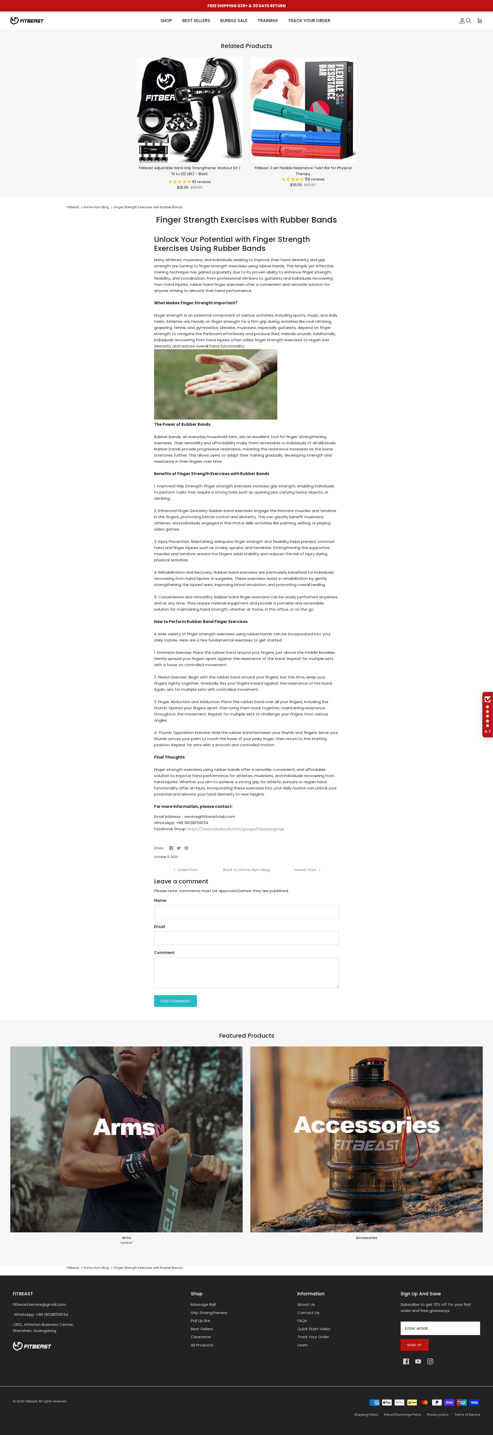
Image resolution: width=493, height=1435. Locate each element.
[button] (180, 181)
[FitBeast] (27, 21)
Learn (302, 1345)
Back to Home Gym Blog (246, 869)
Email (159, 926)
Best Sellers (202, 1329)
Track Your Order (313, 1336)
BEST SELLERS (196, 20)
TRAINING (268, 20)
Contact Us (308, 1312)
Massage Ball (203, 1304)
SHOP (166, 20)
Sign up (414, 1345)
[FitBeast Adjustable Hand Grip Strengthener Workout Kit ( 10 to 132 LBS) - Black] (190, 110)
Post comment (175, 1001)
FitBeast (73, 207)
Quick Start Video (313, 1329)
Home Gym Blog (96, 207)
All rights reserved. (53, 1401)
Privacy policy (438, 1414)
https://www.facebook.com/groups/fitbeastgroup (235, 829)
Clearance (201, 1336)
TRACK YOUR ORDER (309, 20)
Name (160, 900)
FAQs (302, 1320)
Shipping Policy (366, 1414)
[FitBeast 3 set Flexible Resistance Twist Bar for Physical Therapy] (303, 110)
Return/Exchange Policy (402, 1414)
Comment (164, 952)
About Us (306, 1304)
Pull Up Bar (200, 1320)
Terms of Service (467, 1414)
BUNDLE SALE (234, 20)
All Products (202, 1345)
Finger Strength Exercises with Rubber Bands (148, 207)
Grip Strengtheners (209, 1312)
